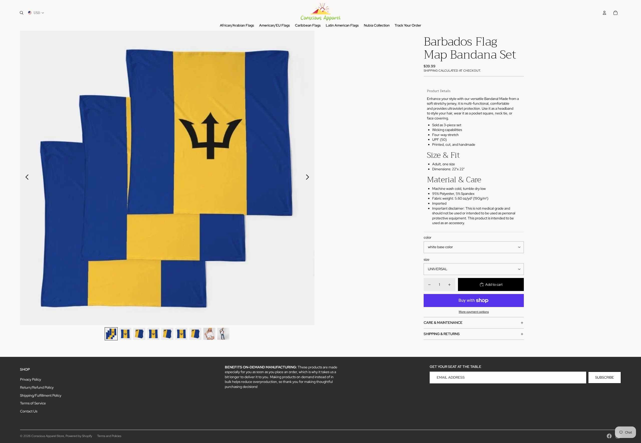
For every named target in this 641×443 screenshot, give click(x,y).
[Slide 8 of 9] (209, 334)
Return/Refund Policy (37, 387)
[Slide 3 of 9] (139, 334)
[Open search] (21, 12)
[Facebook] (609, 436)
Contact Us (28, 411)
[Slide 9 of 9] (223, 334)
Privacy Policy (30, 379)
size (426, 259)
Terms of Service (33, 403)
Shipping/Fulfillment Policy (40, 395)
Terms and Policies (109, 436)
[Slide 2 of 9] (125, 334)
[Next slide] (308, 177)
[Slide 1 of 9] (111, 334)
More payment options (474, 312)
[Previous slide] (25, 177)
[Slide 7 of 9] (195, 334)
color (427, 237)
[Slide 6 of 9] (181, 334)
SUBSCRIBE (604, 377)
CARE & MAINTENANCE (443, 322)
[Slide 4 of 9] (153, 334)
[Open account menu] (604, 12)
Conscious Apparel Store (47, 436)
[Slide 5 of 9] (167, 334)
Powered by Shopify (79, 436)
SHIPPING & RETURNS (442, 334)
